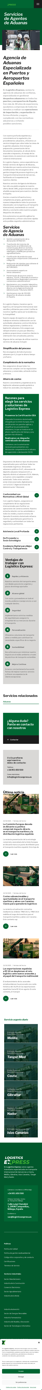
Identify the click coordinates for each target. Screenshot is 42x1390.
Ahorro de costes (12, 379)
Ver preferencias (21, 1382)
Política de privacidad (23, 1387)
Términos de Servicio (12, 1265)
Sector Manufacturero (12, 1279)
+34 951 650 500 (15, 769)
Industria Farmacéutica (12, 1317)
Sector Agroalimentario (12, 1291)
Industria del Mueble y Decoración (16, 1322)
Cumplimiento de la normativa (19, 362)
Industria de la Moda (11, 1296)
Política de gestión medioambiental (17, 1253)
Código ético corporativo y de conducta (19, 1257)
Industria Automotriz (11, 1309)
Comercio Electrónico (12, 1287)
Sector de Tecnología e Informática (17, 1326)
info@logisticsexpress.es (19, 776)
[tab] (21, 495)
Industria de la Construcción (14, 1283)
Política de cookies (11, 1387)
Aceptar (21, 1371)
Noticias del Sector (20, 821)
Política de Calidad (11, 1249)
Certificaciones (9, 1261)
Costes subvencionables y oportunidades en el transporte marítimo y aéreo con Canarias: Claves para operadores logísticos (20, 900)
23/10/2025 (7, 821)
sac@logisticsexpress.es (20, 1216)
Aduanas (7, 702)
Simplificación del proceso (17, 348)
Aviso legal (33, 1387)
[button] (39, 1343)
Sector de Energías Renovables (15, 1313)
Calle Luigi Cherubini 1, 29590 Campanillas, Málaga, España (18, 1206)
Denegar (21, 1377)
